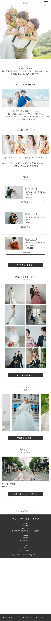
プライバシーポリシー (24, 550)
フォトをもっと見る (24, 375)
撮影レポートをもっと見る (24, 494)
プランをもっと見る (24, 265)
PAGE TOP (24, 511)
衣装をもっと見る (24, 438)
